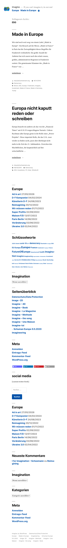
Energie (49, 243)
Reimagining (18, 205)
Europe (15, 10)
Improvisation (36, 256)
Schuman (36, 263)
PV (26, 170)
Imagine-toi (18, 325)
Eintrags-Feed (19, 352)
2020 (13, 243)
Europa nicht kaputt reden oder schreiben (32, 113)
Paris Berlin (18, 219)
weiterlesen (16, 73)
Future (51, 247)
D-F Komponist (20, 197)
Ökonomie (30, 267)
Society (41, 263)
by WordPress (22, 533)
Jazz (13, 260)
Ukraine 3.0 (18, 226)
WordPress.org (20, 360)
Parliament (22, 263)
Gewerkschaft (35, 252)
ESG (20, 86)
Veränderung (19, 222)
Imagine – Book (20, 307)
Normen (16, 263)
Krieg (33, 260)
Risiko (31, 263)
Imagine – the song (22, 318)
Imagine (16, 7)
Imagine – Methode (22, 314)
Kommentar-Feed (21, 356)
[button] (17, 366)
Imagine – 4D (19, 304)
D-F (28, 243)
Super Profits (19, 212)
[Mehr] (39, 11)
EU (13, 247)
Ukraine (17, 267)
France (34, 247)
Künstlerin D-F (19, 201)
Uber (13, 267)
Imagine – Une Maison (23, 322)
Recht (27, 263)
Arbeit (17, 243)
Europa (18, 248)
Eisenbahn (44, 243)
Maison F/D (18, 215)
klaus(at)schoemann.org (22, 81)
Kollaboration (26, 260)
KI (21, 260)
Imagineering (28, 256)
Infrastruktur (43, 256)
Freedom (46, 247)
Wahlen (25, 267)
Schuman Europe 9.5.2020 (28, 329)
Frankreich (30, 86)
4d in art (16, 194)
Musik (44, 260)
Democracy (17, 83)
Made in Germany (36, 88)
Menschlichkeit (38, 260)
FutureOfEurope (21, 251)
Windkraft (35, 170)
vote (21, 267)
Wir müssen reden (21, 208)
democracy (35, 243)
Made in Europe (28, 10)
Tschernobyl (49, 263)
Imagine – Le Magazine (24, 311)
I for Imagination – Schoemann (28, 461)
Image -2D (17, 300)
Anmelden (17, 349)
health (42, 252)
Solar (29, 170)
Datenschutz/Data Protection (27, 297)
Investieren (21, 170)
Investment (15, 88)
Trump (14, 90)
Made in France (25, 88)
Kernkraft (17, 260)
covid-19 (23, 243)
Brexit (16, 86)
